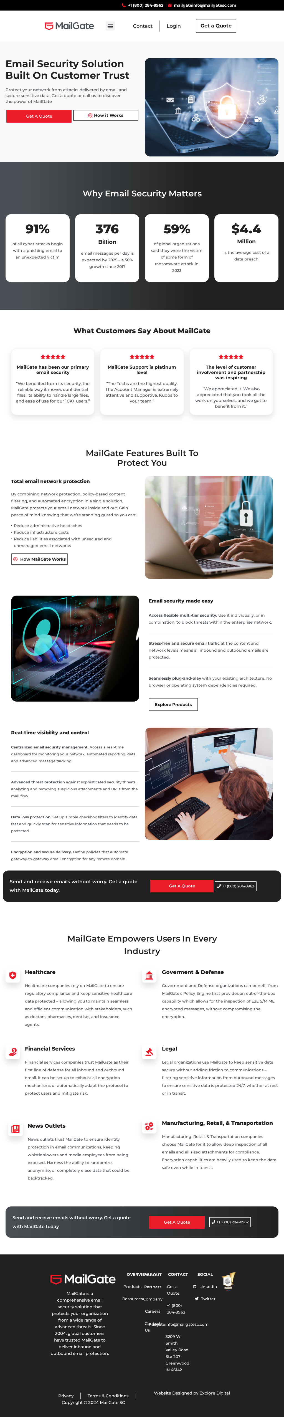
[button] (110, 26)
